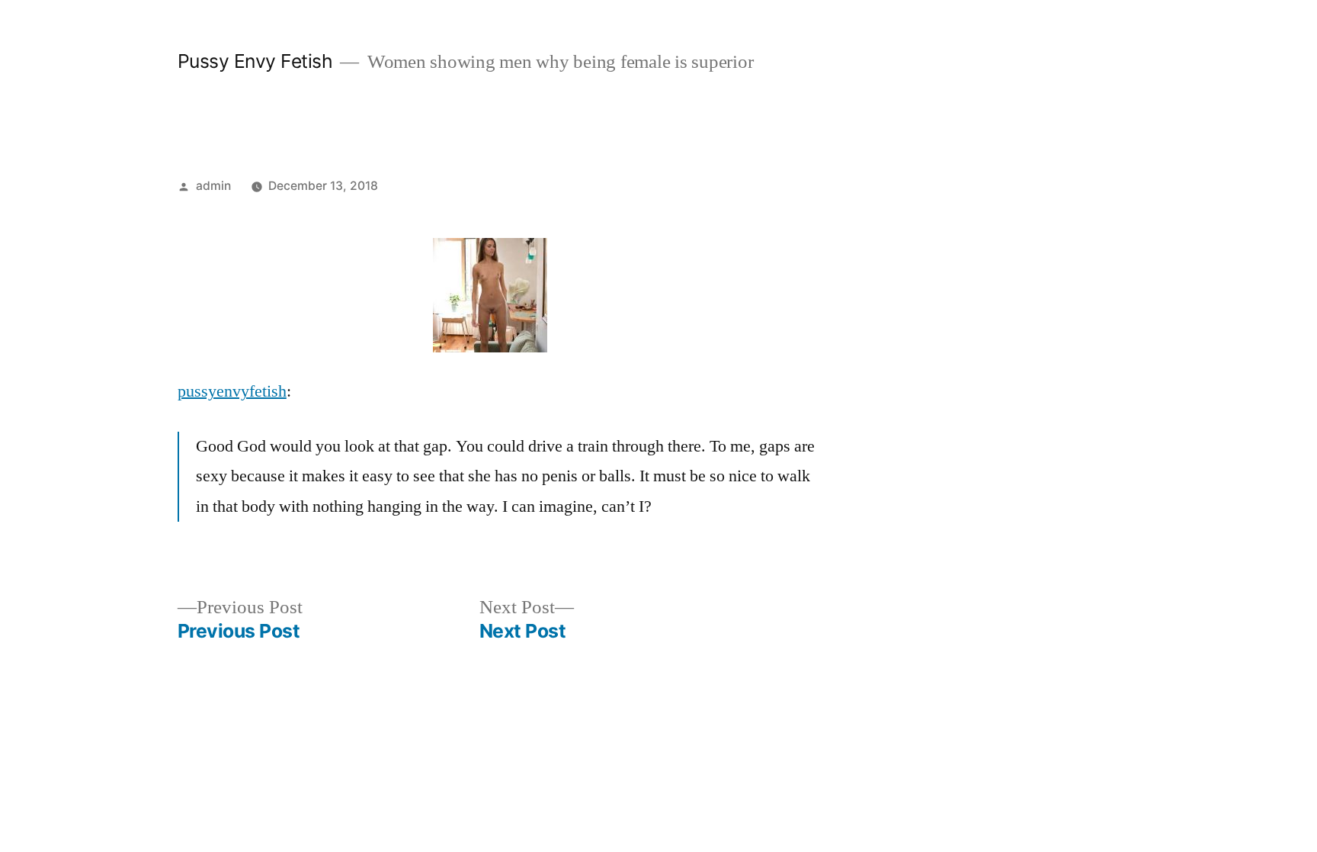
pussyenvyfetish (232, 391)
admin (213, 185)
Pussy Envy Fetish (255, 61)
